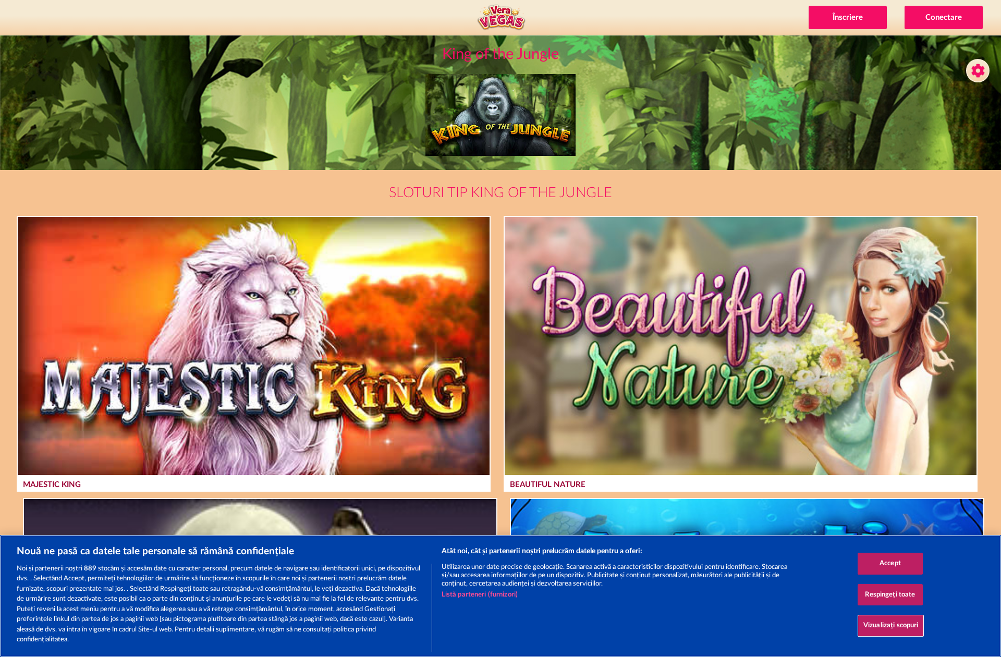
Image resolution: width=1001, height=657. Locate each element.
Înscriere (848, 17)
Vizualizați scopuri (890, 625)
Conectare (943, 17)
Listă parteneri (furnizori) (480, 594)
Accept (890, 563)
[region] (500, 596)
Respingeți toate (890, 594)
